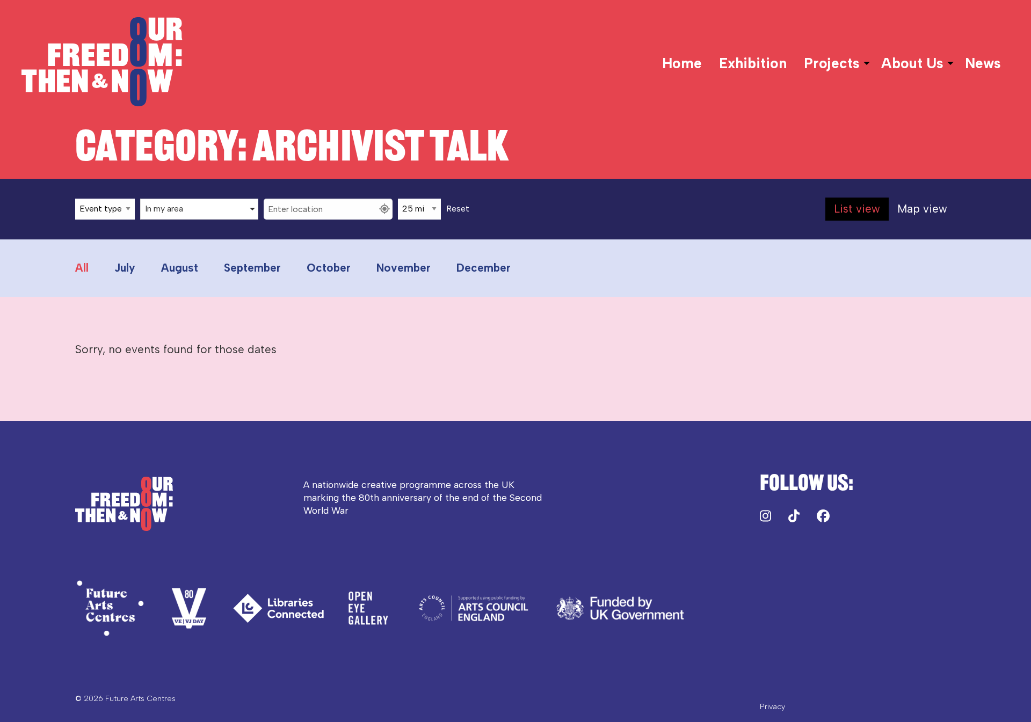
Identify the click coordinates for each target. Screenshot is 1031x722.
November (403, 267)
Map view (922, 208)
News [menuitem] (983, 63)
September (252, 267)
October (329, 267)
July (124, 267)
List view (857, 208)
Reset (457, 209)
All (82, 267)
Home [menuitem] (682, 63)
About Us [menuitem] (912, 63)
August (179, 267)
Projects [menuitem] (832, 63)
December (483, 267)
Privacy (772, 706)
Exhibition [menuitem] (753, 63)
